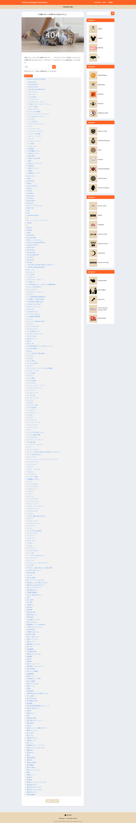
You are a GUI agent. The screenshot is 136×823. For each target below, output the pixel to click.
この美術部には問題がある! (35, 301)
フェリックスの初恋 (34, 134)
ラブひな (29, 545)
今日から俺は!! (31, 577)
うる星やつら (31, 282)
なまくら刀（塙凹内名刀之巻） (36, 321)
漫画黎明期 (30, 674)
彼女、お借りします (33, 637)
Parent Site (97, 2)
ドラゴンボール (31, 474)
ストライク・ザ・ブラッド (35, 439)
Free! (28, 213)
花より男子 (30, 733)
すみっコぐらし (33, 92)
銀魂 (28, 755)
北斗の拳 (29, 602)
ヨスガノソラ (31, 538)
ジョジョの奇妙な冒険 (33, 435)
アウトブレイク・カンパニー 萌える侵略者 (40, 368)
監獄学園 (29, 703)
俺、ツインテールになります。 (36, 580)
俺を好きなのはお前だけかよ (35, 585)
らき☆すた (30, 356)
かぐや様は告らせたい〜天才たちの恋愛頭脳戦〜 (41, 284)
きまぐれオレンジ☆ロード (35, 292)
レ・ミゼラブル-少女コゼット (36, 555)
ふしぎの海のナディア (33, 331)
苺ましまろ (30, 735)
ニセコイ (29, 481)
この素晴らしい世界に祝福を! (36, 299)
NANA (29, 232)
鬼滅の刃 (29, 777)
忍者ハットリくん (32, 639)
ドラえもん (30, 471)
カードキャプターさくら (34, 388)
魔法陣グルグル (31, 792)
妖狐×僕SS (31, 156)
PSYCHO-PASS (31, 237)
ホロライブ (30, 518)
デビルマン (30, 467)
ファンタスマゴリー (33, 499)
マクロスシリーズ (32, 521)
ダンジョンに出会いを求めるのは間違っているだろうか (43, 452)
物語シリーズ (31, 686)
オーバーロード (31, 383)
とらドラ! (30, 319)
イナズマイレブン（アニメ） (37, 101)
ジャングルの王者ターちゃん (35, 432)
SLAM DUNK (31, 247)
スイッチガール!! (32, 437)
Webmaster (62, 818)
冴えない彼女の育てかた (34, 595)
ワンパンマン (31, 560)
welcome (29, 262)
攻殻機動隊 (30, 649)
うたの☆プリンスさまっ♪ (34, 279)
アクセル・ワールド (33, 370)
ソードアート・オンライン (35, 444)
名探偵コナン (31, 605)
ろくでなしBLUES (32, 363)
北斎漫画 (31, 148)
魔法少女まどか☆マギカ (34, 787)
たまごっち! (31, 94)
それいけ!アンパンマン (34, 306)
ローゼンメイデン (32, 558)
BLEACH (29, 188)
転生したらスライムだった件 (35, 748)
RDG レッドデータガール (34, 240)
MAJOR (29, 228)
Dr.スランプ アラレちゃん (34, 205)
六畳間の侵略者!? (32, 592)
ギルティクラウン (33, 109)
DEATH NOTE (31, 200)
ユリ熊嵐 (31, 143)
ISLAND (29, 223)
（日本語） (110, 2)
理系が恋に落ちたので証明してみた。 (38, 693)
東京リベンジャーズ (33, 664)
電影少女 (29, 760)
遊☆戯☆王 (30, 752)
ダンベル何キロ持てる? (34, 454)
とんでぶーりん (33, 99)
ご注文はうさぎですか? (34, 304)
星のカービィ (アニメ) (35, 163)
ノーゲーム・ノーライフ (35, 131)
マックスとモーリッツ (33, 523)
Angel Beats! (30, 181)
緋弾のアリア (31, 713)
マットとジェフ (31, 526)
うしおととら (31, 277)
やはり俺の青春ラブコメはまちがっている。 (40, 346)
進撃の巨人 (30, 750)
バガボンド (30, 491)
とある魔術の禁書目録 (33, 316)
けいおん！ (30, 294)
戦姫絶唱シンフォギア (33, 644)
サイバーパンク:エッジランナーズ (38, 114)
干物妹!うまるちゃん (33, 632)
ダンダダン (31, 119)
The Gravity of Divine (71, 818)
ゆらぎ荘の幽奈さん (33, 348)
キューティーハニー (33, 398)
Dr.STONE (30, 203)
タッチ (29, 447)
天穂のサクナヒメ (33, 153)
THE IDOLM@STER (33, 255)
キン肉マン (30, 403)
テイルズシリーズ (32, 462)
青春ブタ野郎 (31, 767)
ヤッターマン (31, 536)
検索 (112, 13)
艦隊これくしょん (32, 730)
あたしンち (30, 269)
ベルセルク (30, 513)
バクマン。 (30, 494)
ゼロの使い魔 (31, 442)
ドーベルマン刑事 (32, 476)
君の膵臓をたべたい (34, 151)
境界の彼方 (30, 617)
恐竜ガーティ (31, 642)
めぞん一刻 (30, 343)
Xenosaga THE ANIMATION (36, 89)
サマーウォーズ (31, 420)
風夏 (28, 772)
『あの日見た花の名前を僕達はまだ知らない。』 (41, 264)
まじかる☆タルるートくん (35, 334)
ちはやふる (30, 309)
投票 (29, 161)
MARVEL (29, 230)
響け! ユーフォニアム (33, 770)
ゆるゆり (29, 351)
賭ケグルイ (30, 743)
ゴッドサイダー (31, 412)
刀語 (28, 597)
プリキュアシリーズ (33, 508)
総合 (28, 715)
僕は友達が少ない (32, 590)
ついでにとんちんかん (33, 314)
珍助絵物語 (30, 691)
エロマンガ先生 (33, 106)
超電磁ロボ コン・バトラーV (35, 745)
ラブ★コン (30, 543)
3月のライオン (31, 176)
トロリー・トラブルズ (33, 469)
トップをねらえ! (33, 121)
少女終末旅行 (31, 629)
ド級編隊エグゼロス (33, 479)
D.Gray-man (30, 195)
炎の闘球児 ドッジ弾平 (34, 678)
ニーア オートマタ (33, 129)
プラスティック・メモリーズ (35, 506)
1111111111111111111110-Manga (36, 79)
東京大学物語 (31, 669)
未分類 (29, 659)
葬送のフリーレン (33, 168)
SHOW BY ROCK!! (32, 245)
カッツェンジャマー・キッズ (35, 385)
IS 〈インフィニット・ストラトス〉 (38, 220)
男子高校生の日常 (32, 701)
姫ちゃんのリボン (32, 622)
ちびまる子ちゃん (32, 311)
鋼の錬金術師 (31, 757)
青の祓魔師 (30, 765)
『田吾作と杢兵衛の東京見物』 (36, 267)
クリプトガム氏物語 (34, 111)
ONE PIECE (30, 235)
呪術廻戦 (29, 609)
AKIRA (29, 178)
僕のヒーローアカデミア (34, 587)
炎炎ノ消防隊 (31, 681)
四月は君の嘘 (31, 612)
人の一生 (29, 575)
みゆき (29, 341)
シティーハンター (32, 425)
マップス (29, 528)
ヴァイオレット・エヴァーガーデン (37, 563)
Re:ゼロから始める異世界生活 (36, 242)
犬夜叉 (29, 688)
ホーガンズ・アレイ (34, 141)
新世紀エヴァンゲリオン (34, 654)
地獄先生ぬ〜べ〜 (32, 614)
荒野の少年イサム (32, 738)
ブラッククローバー (33, 501)
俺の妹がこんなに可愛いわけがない (37, 582)
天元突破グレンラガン (33, 619)
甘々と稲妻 (30, 696)
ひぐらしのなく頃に (33, 326)
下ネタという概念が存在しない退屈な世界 (39, 568)
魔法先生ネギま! (32, 784)
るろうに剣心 (31, 361)
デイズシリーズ (31, 464)
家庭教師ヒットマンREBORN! (36, 624)
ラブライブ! (30, 548)
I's (27, 218)
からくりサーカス (32, 289)
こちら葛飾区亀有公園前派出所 (36, 297)
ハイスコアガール (32, 486)
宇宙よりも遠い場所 (34, 158)
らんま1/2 (30, 358)
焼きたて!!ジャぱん (32, 683)
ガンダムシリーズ (32, 393)
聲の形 (29, 725)
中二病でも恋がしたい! (34, 570)
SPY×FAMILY (31, 250)
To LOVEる (30, 257)
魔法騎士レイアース (34, 173)
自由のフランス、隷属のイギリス (37, 728)
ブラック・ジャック (33, 504)
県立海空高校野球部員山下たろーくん (38, 706)
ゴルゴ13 (29, 415)
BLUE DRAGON (33, 84)
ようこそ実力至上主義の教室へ (36, 353)
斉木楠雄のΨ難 (31, 651)
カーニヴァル (31, 390)
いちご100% (30, 274)
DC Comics (30, 198)
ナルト (30, 126)
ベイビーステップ (32, 511)
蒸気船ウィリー (31, 740)
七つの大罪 (30, 565)
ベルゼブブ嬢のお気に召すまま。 (37, 516)
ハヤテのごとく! (32, 489)
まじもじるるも (31, 336)
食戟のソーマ (31, 775)
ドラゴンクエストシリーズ (36, 124)
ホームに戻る (53, 801)
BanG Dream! (32, 82)
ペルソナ (31, 138)
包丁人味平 (30, 600)
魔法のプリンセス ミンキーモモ (36, 782)
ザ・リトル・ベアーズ (33, 422)
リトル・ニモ (32, 146)
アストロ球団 (31, 373)
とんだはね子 (32, 97)
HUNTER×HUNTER (33, 215)
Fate (28, 210)
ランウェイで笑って (33, 550)
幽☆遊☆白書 (31, 634)
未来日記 (29, 661)
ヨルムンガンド (31, 540)
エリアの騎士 (31, 378)
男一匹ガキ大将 (31, 698)
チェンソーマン (31, 457)
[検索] (54, 67)
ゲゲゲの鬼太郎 (31, 407)
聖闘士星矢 (30, 723)
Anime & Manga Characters (35, 2)
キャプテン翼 (31, 395)
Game (104, 2)
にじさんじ (30, 324)
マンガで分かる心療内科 (34, 531)
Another (29, 183)
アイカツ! (30, 366)
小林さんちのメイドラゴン (35, 627)
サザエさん (30, 417)
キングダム (30, 400)
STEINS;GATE (31, 252)
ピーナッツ (30, 496)
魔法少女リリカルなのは (34, 789)
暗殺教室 (29, 656)
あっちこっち (31, 272)
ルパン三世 (30, 553)
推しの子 (29, 646)
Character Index (68, 7)
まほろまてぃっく (32, 338)
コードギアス (31, 410)
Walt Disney (30, 260)
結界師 (29, 711)
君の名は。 (30, 607)
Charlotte (29, 191)
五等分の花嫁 (31, 572)
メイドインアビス (32, 533)
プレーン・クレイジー (35, 136)
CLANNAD (30, 193)
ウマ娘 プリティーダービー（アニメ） (39, 104)
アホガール (30, 375)
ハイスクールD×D (32, 484)
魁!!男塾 (29, 780)
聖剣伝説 (31, 166)
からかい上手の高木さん (34, 287)
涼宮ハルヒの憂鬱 (32, 671)
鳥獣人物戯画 (31, 794)
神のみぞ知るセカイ (33, 708)
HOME (69, 815)
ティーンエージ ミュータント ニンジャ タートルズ (42, 459)
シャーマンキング (32, 427)
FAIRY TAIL (30, 208)
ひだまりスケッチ (32, 329)
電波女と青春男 (31, 762)
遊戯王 (30, 170)
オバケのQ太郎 (31, 380)
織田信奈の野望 (31, 718)
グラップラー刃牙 (32, 405)
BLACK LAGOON (32, 186)
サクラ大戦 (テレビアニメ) (36, 116)
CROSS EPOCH (33, 87)
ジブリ (29, 430)
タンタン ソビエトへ (33, 449)
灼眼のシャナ (31, 676)
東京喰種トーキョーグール (35, 666)
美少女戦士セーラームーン (35, 720)
